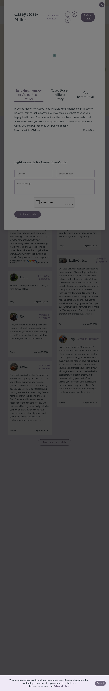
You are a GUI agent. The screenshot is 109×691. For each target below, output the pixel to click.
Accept (100, 683)
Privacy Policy (61, 686)
